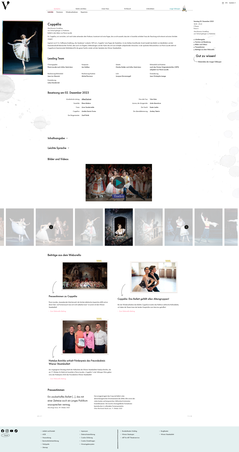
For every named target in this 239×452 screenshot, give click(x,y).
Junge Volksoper (175, 9)
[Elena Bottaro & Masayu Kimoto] (179, 227)
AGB (44, 434)
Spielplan (57, 9)
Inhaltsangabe (200, 39)
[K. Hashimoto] (89, 227)
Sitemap (45, 447)
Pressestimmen (200, 47)
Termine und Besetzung (203, 42)
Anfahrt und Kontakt (48, 431)
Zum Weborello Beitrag (58, 311)
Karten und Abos (81, 9)
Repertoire (84, 12)
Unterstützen (150, 9)
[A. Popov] (208, 227)
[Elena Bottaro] (119, 227)
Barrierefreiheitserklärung (50, 441)
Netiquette (45, 444)
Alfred (86, 99)
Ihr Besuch (127, 9)
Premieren (59, 12)
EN (226, 3)
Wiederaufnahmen (72, 12)
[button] (51, 227)
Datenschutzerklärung (88, 434)
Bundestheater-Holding (129, 431)
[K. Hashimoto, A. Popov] (20, 227)
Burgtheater (164, 431)
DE (223, 3)
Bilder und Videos (201, 44)
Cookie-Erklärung (87, 437)
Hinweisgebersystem (87, 444)
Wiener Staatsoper (128, 434)
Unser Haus (105, 9)
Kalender (50, 12)
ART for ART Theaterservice (130, 437)
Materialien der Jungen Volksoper (209, 62)
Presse (6, 435)
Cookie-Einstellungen (88, 441)
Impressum (84, 431)
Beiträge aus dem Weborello (204, 49)
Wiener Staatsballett (167, 434)
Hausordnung (46, 437)
